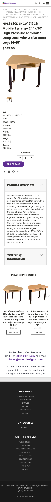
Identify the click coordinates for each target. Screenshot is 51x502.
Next (48, 296)
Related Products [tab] (23, 275)
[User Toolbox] (39, 3)
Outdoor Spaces (26, 456)
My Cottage (26, 462)
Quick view (13, 332)
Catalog (25, 403)
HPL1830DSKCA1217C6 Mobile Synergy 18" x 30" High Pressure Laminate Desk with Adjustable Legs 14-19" (37, 318)
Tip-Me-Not (25, 452)
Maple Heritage (25, 459)
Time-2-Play (25, 466)
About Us (25, 406)
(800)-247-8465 (25, 355)
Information (25, 399)
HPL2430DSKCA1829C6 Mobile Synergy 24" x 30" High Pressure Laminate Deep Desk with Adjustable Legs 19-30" (13, 318)
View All (25, 469)
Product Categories (25, 396)
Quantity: (25, 153)
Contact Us (25, 410)
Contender (25, 445)
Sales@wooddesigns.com (25, 359)
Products (25, 428)
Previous (3, 296)
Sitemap (25, 413)
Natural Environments (25, 449)
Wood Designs (25, 442)
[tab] (25, 185)
